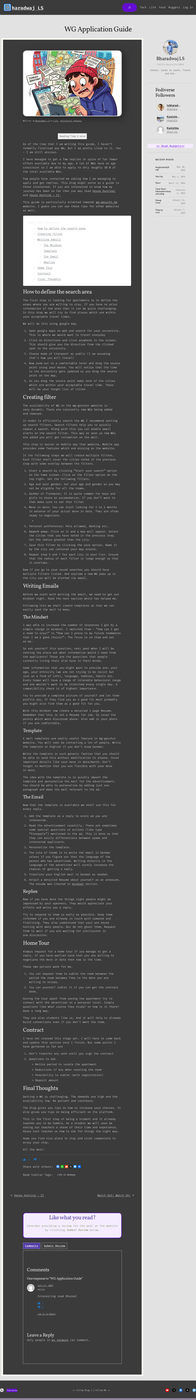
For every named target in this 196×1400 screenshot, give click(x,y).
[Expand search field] (129, 7)
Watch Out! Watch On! (114, 1195)
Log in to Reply (46, 1314)
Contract (44, 273)
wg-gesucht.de (106, 202)
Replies (49, 262)
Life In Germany (66, 1174)
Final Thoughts (49, 279)
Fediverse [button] (12, 1390)
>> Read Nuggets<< (170, 146)
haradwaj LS (27, 8)
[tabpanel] (72, 1307)
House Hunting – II (44, 195)
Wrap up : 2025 (159, 211)
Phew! (158, 183)
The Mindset (53, 245)
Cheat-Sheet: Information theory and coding (163, 191)
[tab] (31, 1246)
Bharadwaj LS (42, 120)
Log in (188, 7)
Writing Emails (49, 239)
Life (55, 120)
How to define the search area (62, 228)
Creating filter (50, 234)
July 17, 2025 (45, 1285)
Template (50, 251)
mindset (78, 884)
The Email (51, 256)
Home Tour (45, 268)
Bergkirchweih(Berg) (162, 168)
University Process (71, 120)
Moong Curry (158, 201)
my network (60, 1340)
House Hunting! (104, 191)
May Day (159, 176)
